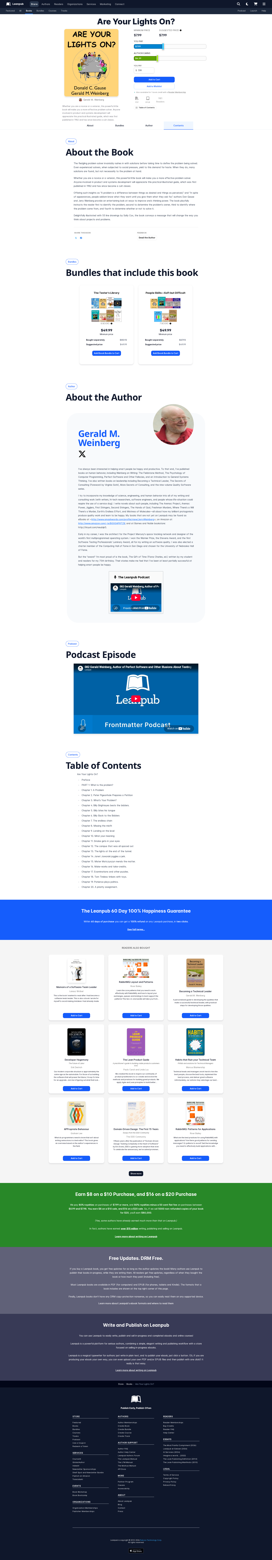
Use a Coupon (79, 1443)
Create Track (124, 1436)
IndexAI (76, 1466)
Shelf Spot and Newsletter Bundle (88, 1472)
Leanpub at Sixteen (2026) (175, 1449)
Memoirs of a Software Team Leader (76, 987)
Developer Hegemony (76, 1059)
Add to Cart (154, 79)
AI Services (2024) (171, 1452)
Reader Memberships (173, 1422)
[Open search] (238, 4)
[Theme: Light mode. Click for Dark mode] (247, 4)
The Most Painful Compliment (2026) (179, 1445)
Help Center (168, 1433)
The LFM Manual (125, 1462)
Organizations (75, 4)
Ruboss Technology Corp (150, 1540)
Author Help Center (127, 1452)
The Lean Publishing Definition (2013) (180, 1459)
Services (91, 4)
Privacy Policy (169, 1482)
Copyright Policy (170, 1478)
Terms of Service (171, 1475)
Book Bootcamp (80, 1495)
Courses (52, 10)
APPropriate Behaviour (76, 1129)
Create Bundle (124, 1429)
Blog (120, 1504)
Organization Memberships (85, 1508)
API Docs (122, 1469)
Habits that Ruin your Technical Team (195, 1059)
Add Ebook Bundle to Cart (106, 353)
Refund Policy (169, 1485)
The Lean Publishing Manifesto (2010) (180, 1462)
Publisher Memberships (83, 1511)
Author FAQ (123, 1449)
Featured (10, 10)
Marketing (105, 4)
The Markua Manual (127, 1466)
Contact (121, 1508)
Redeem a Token (80, 1446)
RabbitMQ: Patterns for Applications (195, 1129)
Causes (121, 1485)
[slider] (163, 46)
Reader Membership (177, 92)
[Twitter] (82, 454)
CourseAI (77, 1459)
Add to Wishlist (154, 86)
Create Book (124, 1426)
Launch (253, 10)
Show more (136, 1173)
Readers (58, 4)
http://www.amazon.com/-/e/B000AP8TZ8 (101, 523)
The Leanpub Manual (127, 1459)
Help (264, 10)
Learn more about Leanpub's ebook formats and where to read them (136, 1303)
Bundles (40, 10)
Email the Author (147, 237)
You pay (138, 66)
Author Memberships (127, 1422)
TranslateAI (78, 1479)
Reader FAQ (168, 1429)
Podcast (242, 10)
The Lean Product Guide (136, 1059)
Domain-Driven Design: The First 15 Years (136, 1129)
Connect (120, 4)
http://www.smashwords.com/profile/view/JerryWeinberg (123, 519)
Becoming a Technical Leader (195, 991)
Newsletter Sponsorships (84, 1469)
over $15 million (129, 1228)
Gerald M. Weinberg (93, 99)
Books (29, 10)
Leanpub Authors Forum (129, 1455)
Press (120, 1511)
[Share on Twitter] (76, 238)
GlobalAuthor (79, 1462)
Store (34, 4)
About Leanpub (125, 1501)
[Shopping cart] (255, 4)
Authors (46, 4)
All (20, 10)
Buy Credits (168, 1426)
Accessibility (124, 1488)
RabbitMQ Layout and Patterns (136, 982)
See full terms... (136, 929)
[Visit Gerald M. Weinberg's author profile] (173, 424)
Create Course (125, 1433)
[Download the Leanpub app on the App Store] (136, 1550)
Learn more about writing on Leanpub (136, 1236)
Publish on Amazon (81, 1476)
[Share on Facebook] (81, 238)
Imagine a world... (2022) (174, 1455)
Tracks (64, 10)
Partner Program (125, 1482)
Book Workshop (80, 1492)
